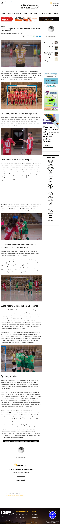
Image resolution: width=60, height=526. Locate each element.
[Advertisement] (21, 193)
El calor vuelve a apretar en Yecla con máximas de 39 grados (48, 43)
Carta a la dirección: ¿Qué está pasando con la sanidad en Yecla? (49, 48)
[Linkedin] (37, 36)
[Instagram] (6, 521)
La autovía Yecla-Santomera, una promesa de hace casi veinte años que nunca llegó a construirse (49, 60)
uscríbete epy (56, 3)
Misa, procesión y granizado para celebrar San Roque (48, 53)
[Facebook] (28, 36)
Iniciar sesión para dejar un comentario (15, 495)
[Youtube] (9, 521)
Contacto (57, 1)
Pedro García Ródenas (6, 33)
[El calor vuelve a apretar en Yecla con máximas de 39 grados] (56, 42)
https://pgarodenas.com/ (21, 457)
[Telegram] (40, 36)
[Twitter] (31, 36)
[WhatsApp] (34, 36)
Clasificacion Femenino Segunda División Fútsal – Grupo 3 (21, 441)
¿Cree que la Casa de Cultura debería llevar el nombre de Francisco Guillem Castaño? (51, 134)
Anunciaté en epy (7, 3)
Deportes (3, 26)
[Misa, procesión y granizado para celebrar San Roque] (56, 54)
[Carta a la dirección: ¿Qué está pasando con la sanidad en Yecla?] (56, 48)
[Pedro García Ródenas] (21, 450)
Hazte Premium (21, 475)
